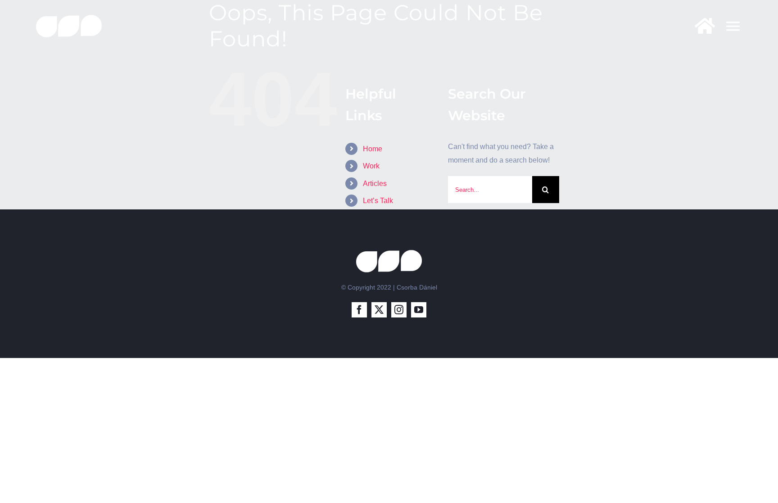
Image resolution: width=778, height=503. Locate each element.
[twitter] (379, 309)
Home (372, 149)
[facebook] (359, 309)
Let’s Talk (378, 200)
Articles (375, 183)
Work (371, 166)
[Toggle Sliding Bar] (700, 26)
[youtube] (418, 309)
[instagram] (399, 309)
